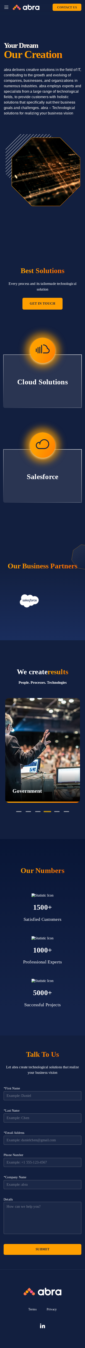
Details (8, 1199)
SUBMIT (43, 1249)
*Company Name (15, 1177)
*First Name (12, 1088)
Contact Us (67, 7)
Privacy (52, 1309)
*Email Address (14, 1133)
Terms (32, 1309)
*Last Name (11, 1110)
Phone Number (13, 1155)
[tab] (19, 811)
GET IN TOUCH (42, 303)
